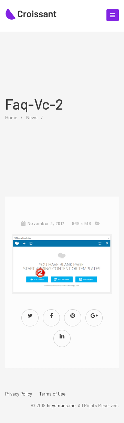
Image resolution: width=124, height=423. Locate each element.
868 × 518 (81, 223)
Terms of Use (52, 394)
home (11, 117)
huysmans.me (61, 405)
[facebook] (51, 315)
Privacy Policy (18, 394)
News (32, 117)
